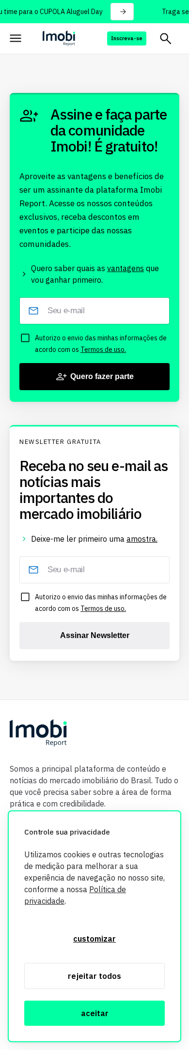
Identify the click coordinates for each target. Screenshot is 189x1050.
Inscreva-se (126, 38)
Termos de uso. (103, 349)
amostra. (142, 539)
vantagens (125, 268)
